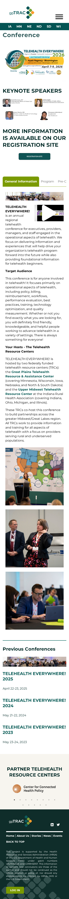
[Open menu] (59, 17)
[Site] (22, 12)
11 (34, 805)
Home (10, 835)
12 (40, 805)
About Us (23, 835)
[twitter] (58, 825)
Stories (36, 835)
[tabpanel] (34, 412)
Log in (15, 890)
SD (49, 26)
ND (39, 26)
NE (29, 26)
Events (57, 835)
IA (10, 26)
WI (58, 26)
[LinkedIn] (52, 825)
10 (29, 805)
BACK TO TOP (15, 841)
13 (46, 805)
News (47, 835)
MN (19, 26)
